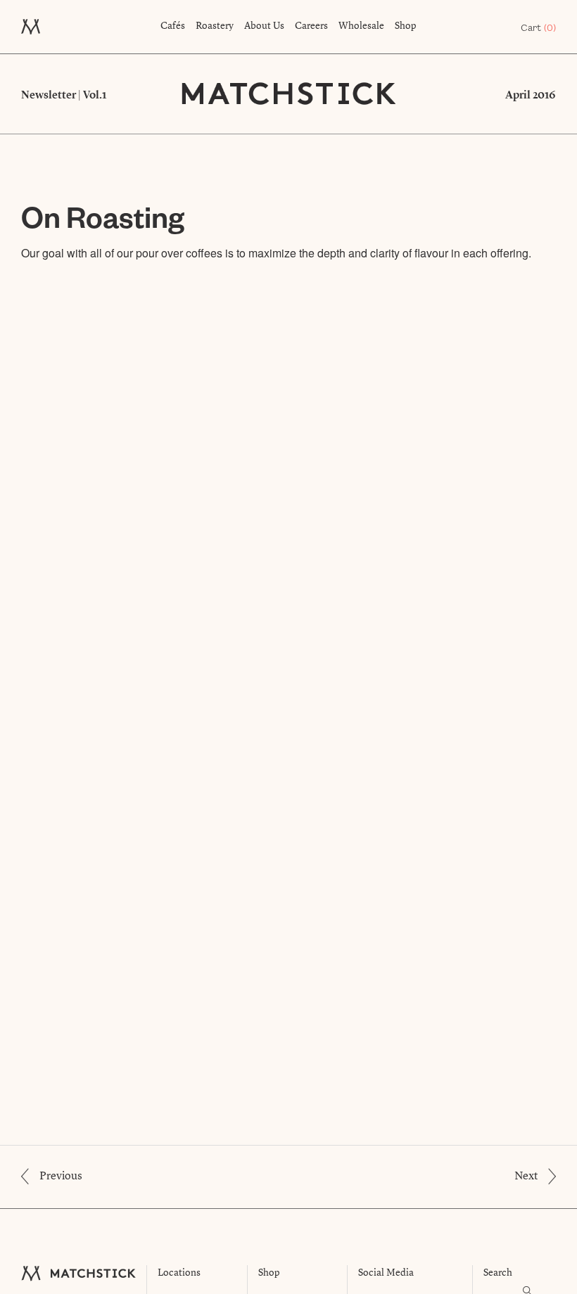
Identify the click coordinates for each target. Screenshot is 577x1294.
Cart (538, 28)
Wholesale (361, 26)
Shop (405, 26)
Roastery (215, 26)
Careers (311, 26)
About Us (264, 26)
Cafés (172, 26)
